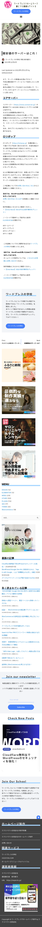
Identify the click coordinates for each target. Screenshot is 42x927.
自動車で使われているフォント (13, 658)
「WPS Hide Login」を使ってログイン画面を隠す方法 (21, 651)
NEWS (4, 495)
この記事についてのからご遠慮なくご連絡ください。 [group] (21, 187)
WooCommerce (7, 510)
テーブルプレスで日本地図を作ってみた (16, 626)
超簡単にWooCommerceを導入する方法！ (17, 664)
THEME (4, 507)
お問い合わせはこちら (26, 186)
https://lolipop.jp (19, 143)
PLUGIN (5, 501)
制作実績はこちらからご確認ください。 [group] (20, 210)
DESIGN (5, 490)
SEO (3, 504)
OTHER (4, 498)
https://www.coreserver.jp (24, 105)
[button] (21, 16)
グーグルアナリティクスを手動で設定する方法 (18, 578)
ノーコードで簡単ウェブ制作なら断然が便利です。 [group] (17, 219)
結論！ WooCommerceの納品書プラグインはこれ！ (21, 610)
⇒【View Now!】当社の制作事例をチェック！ (20, 269)
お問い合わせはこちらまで (13, 199)
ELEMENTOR (8, 220)
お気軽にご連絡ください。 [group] (21, 198)
